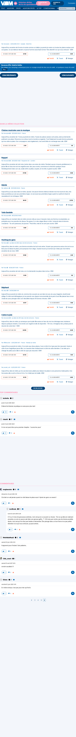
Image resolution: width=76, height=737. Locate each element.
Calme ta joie (6, 315)
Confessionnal (49, 8)
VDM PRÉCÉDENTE (9, 75)
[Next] (31, 600)
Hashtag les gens (8, 240)
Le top (39, 8)
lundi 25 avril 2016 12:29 (14, 514)
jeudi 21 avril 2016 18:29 (7, 403)
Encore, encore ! (38, 388)
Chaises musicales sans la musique (15, 130)
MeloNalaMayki (8, 537)
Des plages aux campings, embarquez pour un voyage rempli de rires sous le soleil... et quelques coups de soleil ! (37, 67)
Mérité (4, 185)
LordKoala (12, 509)
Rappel (4, 158)
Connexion (71, 3)
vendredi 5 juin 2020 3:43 (8, 584)
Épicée (18, 8)
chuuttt (5, 419)
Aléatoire (10, 8)
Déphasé (5, 288)
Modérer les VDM (56, 3)
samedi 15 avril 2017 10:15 (8, 563)
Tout (3, 8)
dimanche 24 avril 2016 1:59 (9, 494)
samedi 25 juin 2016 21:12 (8, 542)
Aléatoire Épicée (29, 8)
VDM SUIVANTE (68, 75)
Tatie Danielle (7, 213)
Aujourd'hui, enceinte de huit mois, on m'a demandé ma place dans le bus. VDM (27, 271)
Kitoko (5, 580)
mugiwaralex (7, 489)
